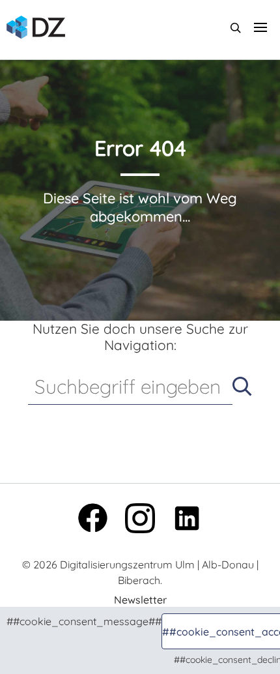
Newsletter (140, 599)
